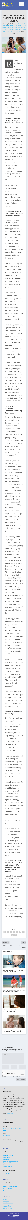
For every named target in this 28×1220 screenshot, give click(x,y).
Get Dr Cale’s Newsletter (9, 1174)
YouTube (10, 1188)
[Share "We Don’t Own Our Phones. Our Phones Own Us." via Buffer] (20, 931)
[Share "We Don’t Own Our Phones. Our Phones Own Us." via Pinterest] (14, 931)
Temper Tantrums (7, 1164)
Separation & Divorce (8, 1163)
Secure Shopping (7, 1206)
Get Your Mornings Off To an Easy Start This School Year (13, 970)
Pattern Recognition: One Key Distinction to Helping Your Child (13, 1030)
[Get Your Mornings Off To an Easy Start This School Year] (14, 961)
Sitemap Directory (7, 1208)
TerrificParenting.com (14, 1215)
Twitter (10, 1186)
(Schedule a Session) (8, 1143)
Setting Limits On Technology (9, 27)
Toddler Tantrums (7, 1166)
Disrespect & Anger (8, 1155)
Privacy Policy (6, 1201)
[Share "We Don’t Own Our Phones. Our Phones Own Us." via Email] (12, 935)
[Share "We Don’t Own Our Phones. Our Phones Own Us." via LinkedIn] (17, 931)
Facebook (5, 1186)
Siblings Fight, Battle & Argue (10, 1161)
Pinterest (15, 1186)
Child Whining (6, 1157)
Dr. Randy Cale (12, 24)
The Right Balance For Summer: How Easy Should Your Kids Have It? (14, 990)
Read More (10, 1113)
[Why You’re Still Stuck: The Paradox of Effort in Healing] (14, 1001)
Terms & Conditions (8, 1203)
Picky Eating (6, 1159)
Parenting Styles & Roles (19, 25)
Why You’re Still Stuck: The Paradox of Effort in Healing (13, 1010)
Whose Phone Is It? (15, 31)
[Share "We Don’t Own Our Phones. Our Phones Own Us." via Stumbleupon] (23, 931)
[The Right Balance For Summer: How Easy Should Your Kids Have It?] (14, 981)
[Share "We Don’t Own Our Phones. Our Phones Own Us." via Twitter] (7, 931)
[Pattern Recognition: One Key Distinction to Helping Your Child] (14, 1021)
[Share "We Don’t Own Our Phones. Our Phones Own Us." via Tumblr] (10, 931)
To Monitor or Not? (13, 29)
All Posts (19, 24)
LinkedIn (5, 1188)
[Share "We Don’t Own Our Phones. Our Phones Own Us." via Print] (15, 935)
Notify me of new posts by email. (11, 1076)
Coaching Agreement (8, 1205)
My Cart (5, 1199)
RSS (4, 1190)
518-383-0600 (6, 1135)
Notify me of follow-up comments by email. (14, 1073)
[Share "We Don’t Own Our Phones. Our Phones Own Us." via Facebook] (4, 931)
